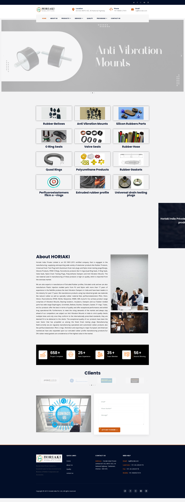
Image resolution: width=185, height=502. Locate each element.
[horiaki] (45, 10)
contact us (69, 473)
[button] (3, 56)
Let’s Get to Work (109, 430)
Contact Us (115, 18)
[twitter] (134, 2)
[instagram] (141, 2)
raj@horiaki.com (131, 461)
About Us (53, 18)
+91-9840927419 (132, 473)
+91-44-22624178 (131, 469)
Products (65, 18)
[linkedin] (148, 2)
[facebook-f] (137, 2)
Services (78, 18)
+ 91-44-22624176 (133, 465)
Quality (90, 18)
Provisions (101, 18)
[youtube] (145, 2)
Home (44, 18)
